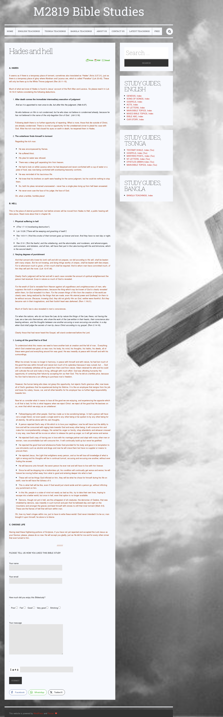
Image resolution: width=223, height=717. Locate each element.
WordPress (38, 713)
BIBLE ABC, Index (135, 116)
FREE (157, 31)
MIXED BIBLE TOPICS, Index (140, 113)
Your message (15, 622)
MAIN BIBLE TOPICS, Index (139, 110)
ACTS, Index (132, 104)
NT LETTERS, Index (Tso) (138, 158)
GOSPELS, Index (134, 101)
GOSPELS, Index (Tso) (137, 153)
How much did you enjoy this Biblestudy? (27, 597)
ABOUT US (102, 31)
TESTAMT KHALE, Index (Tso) (140, 150)
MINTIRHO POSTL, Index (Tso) (141, 155)
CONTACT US (118, 31)
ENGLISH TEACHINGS (29, 31)
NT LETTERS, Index (136, 107)
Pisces (51, 713)
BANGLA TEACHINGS (81, 31)
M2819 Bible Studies (88, 11)
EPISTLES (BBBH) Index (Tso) (140, 161)
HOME (10, 31)
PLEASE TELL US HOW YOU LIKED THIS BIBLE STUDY (35, 552)
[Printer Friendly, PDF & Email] (98, 60)
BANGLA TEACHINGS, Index (140, 195)
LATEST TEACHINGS (139, 31)
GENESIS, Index (134, 95)
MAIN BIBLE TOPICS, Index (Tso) (142, 164)
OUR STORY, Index (135, 119)
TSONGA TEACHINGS (55, 31)
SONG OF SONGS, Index (138, 98)
